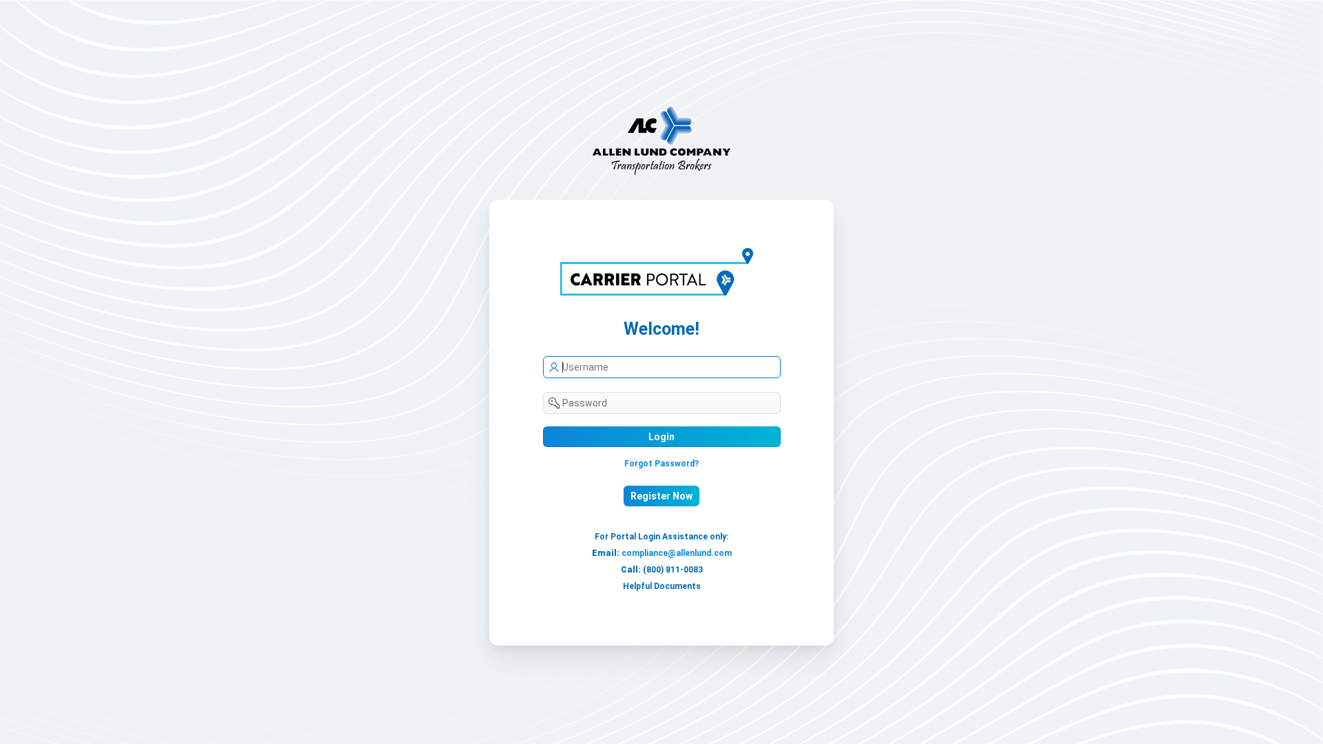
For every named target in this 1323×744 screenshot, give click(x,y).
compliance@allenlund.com (677, 553)
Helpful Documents (662, 586)
